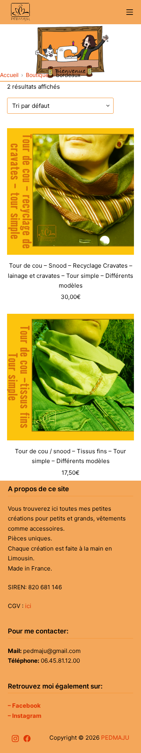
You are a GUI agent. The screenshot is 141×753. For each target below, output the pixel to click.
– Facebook (24, 705)
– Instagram (25, 715)
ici (28, 606)
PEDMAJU (115, 737)
